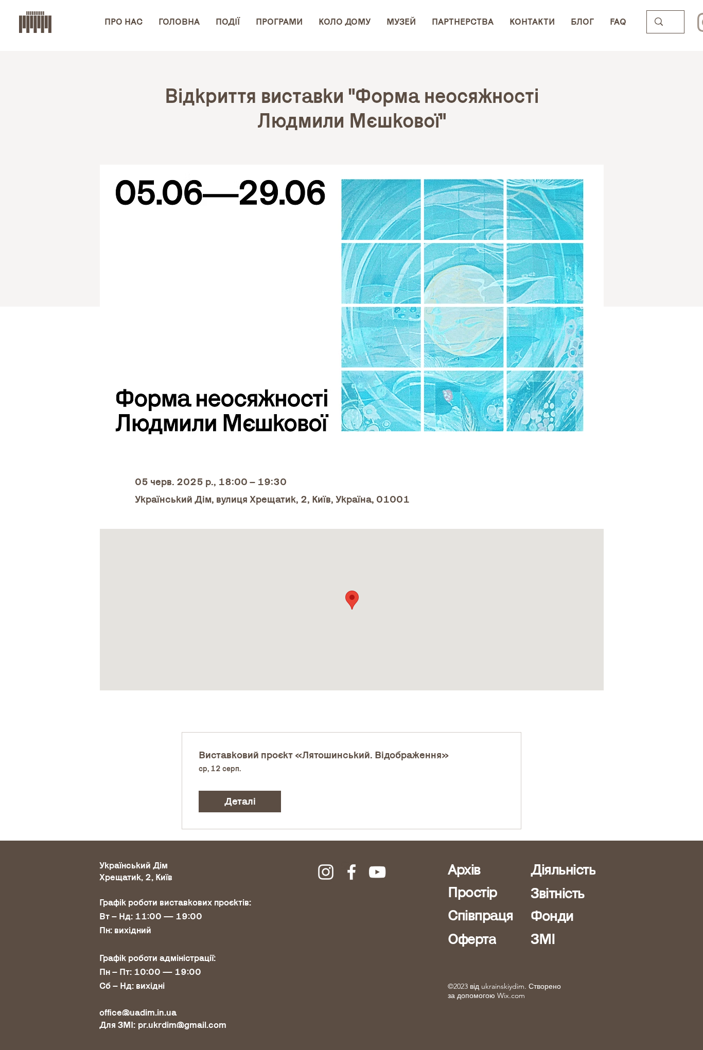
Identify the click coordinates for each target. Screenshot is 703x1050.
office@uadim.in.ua (138, 1012)
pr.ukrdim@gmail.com (182, 1025)
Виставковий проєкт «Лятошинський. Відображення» (324, 755)
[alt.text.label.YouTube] (377, 872)
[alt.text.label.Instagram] (325, 872)
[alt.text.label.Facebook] (351, 872)
